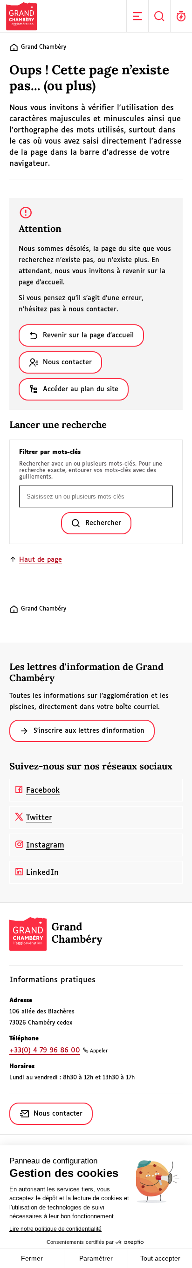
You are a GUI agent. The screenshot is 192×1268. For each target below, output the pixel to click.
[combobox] (96, 496)
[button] (137, 16)
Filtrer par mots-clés (50, 452)
